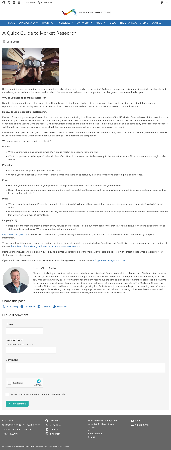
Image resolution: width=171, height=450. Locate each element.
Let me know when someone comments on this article (37, 394)
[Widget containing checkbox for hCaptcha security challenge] (24, 383)
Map (93, 436)
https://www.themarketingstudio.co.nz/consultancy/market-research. (46, 246)
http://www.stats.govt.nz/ (15, 234)
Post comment (19, 403)
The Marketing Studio (44, 446)
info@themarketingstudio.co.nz (109, 260)
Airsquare (65, 446)
